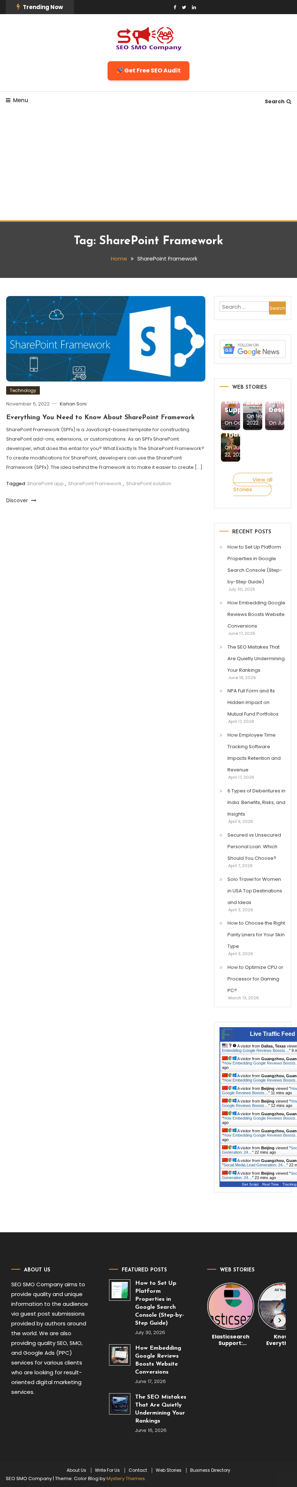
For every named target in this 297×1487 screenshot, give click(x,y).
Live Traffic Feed (272, 1034)
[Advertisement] (148, 166)
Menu (20, 100)
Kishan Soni (73, 403)
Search (275, 101)
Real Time (270, 1184)
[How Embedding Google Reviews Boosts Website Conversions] (119, 1355)
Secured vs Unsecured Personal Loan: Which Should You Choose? (254, 847)
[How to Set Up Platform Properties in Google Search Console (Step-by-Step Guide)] (119, 1290)
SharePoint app (45, 483)
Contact (138, 1470)
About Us (76, 1470)
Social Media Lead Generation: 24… (254, 1165)
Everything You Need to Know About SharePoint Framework (100, 418)
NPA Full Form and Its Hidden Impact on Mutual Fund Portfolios (253, 702)
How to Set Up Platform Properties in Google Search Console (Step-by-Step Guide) (254, 564)
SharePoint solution (148, 483)
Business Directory (210, 1470)
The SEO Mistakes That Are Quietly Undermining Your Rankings (256, 658)
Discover (17, 500)
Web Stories (168, 1470)
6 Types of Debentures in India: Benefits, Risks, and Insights (256, 802)
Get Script (250, 1184)
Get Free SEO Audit (152, 70)
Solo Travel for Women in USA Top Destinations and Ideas (254, 891)
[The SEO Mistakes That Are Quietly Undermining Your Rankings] (119, 1404)
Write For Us (107, 1470)
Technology (23, 390)
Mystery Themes (125, 1478)
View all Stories (252, 484)
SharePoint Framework (95, 483)
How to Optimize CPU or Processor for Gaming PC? (255, 979)
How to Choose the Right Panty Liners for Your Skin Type (256, 935)
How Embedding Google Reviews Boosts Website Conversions (256, 614)
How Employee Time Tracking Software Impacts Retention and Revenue (254, 752)
